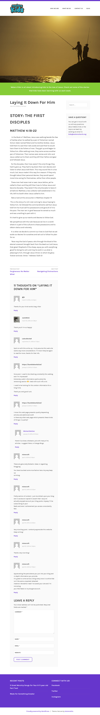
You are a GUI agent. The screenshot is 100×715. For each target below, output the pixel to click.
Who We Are (54, 8)
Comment (19, 612)
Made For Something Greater (22, 694)
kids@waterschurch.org (77, 134)
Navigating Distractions (47, 270)
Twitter (55, 691)
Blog (88, 8)
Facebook (56, 685)
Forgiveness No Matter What (19, 271)
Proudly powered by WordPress (37, 711)
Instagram (56, 697)
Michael (23, 106)
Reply (16, 310)
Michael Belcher (29, 431)
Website (18, 652)
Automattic (69, 711)
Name (17, 639)
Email (17, 646)
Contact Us (79, 8)
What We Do (66, 8)
